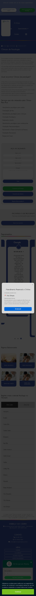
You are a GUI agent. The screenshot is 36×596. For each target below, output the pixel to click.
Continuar (18, 592)
